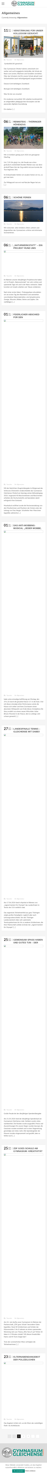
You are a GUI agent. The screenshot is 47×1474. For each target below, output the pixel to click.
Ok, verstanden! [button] (19, 1471)
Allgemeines (20, 60)
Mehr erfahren (30, 1471)
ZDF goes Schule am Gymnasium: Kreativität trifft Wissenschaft (27, 1151)
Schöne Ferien (22, 197)
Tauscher (9, 60)
